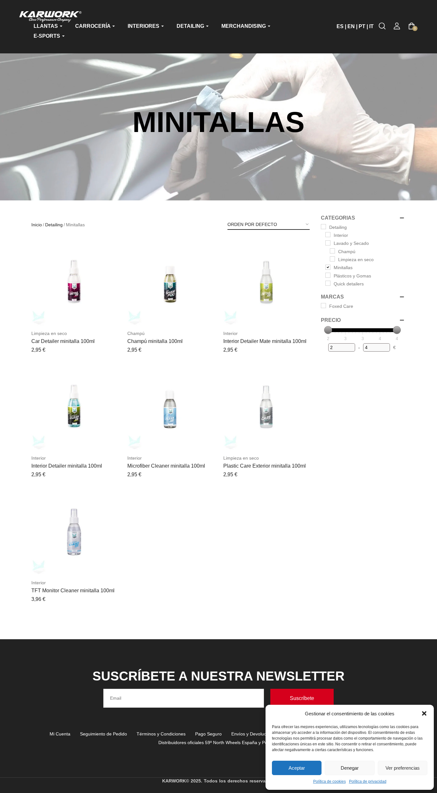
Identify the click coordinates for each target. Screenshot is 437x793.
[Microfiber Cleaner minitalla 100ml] (170, 407)
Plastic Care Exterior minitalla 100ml (264, 466)
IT (371, 26)
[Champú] (332, 250)
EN (351, 26)
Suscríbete (302, 698)
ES (340, 26)
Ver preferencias (402, 768)
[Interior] (327, 234)
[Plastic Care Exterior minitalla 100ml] (266, 407)
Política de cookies (329, 781)
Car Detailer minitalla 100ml (63, 341)
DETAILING (191, 26)
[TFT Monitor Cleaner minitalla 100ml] (74, 532)
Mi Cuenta (60, 733)
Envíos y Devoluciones (254, 733)
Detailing (54, 224)
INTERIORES (144, 26)
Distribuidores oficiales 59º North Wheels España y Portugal (218, 742)
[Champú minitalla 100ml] (170, 282)
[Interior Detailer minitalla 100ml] (74, 407)
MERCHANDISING (244, 26)
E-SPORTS (47, 36)
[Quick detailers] (327, 283)
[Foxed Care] (323, 305)
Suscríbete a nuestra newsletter (218, 676)
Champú (136, 333)
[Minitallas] (327, 267)
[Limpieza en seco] (332, 258)
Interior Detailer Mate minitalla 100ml (264, 341)
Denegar (350, 768)
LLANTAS (46, 26)
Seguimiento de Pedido (103, 733)
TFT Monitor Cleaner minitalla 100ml (73, 590)
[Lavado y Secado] (327, 242)
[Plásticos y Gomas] (327, 275)
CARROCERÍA (93, 26)
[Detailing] (323, 226)
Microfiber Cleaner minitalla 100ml (166, 466)
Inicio (36, 224)
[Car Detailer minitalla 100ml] (74, 282)
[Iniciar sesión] (396, 26)
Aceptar (297, 768)
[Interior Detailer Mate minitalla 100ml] (266, 282)
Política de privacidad (367, 781)
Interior (230, 333)
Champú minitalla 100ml (155, 341)
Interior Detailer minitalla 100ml (66, 466)
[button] (424, 713)
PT (362, 26)
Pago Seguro (208, 733)
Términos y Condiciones (161, 733)
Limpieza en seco (49, 333)
